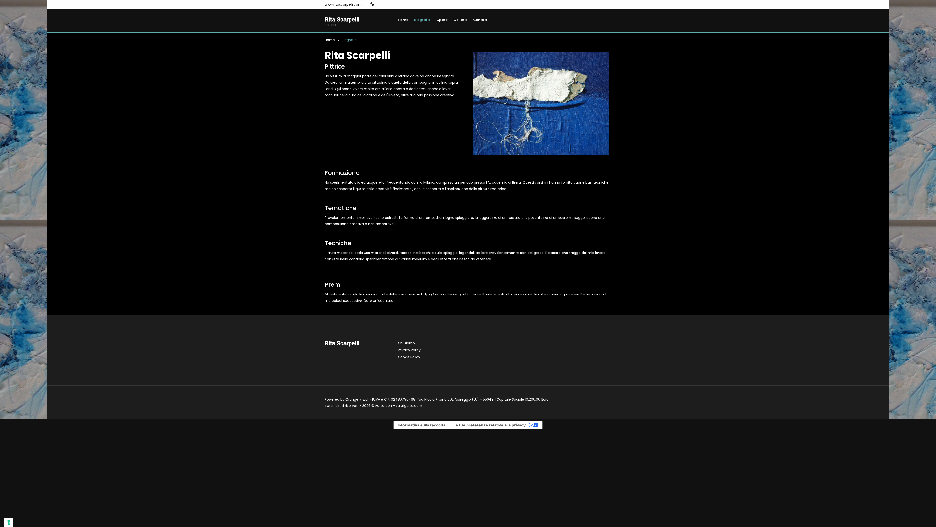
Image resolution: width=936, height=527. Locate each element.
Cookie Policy (409, 357)
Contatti (480, 19)
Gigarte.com (411, 405)
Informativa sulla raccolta (421, 425)
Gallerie (460, 19)
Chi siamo (406, 343)
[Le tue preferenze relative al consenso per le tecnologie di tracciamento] (8, 522)
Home (403, 19)
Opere (442, 19)
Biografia (422, 19)
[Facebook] (379, 4)
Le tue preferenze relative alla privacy (489, 425)
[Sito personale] (372, 4)
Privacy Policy (409, 350)
